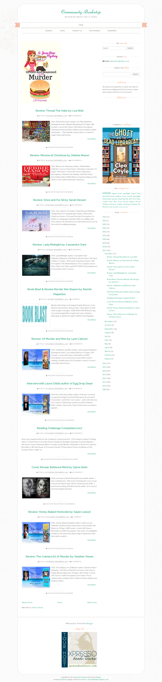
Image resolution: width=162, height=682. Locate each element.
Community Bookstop (81, 12)
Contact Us (77, 31)
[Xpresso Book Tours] (79, 667)
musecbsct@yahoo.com (119, 61)
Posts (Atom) (37, 607)
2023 (104, 228)
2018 (104, 246)
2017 (104, 250)
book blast (107, 199)
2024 (104, 224)
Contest (105, 201)
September (109, 329)
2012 (104, 378)
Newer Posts (27, 602)
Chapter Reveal (134, 201)
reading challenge (70, 459)
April (107, 347)
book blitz (136, 199)
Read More (92, 139)
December (109, 253)
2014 (104, 371)
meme (114, 193)
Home (81, 25)
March (107, 351)
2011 (104, 382)
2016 (104, 363)
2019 (104, 243)
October (108, 325)
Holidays (106, 204)
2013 (104, 374)
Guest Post (135, 193)
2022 (104, 231)
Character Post (123, 207)
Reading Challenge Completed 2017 (59, 428)
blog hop (122, 199)
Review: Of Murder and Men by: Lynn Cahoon (59, 338)
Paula (43, 116)
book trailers (115, 196)
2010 (104, 386)
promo (114, 199)
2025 (104, 220)
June (106, 340)
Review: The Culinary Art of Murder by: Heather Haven (59, 556)
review (70, 147)
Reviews (48, 31)
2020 (104, 239)
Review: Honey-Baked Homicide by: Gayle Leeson (59, 511)
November (109, 321)
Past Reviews (94, 31)
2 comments (76, 561)
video (111, 201)
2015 (104, 367)
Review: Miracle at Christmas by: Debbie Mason (59, 155)
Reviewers (112, 31)
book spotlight (124, 193)
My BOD (129, 199)
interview (70, 420)
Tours (62, 31)
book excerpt (113, 207)
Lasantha (83, 679)
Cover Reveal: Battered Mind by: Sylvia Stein (59, 467)
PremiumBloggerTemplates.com (98, 679)
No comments (76, 116)
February (108, 355)
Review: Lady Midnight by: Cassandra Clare (59, 244)
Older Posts (92, 602)
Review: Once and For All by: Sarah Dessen (59, 199)
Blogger (90, 623)
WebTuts (64, 679)
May (106, 344)
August (107, 332)
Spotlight (136, 196)
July (106, 336)
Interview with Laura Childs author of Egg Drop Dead (59, 383)
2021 (104, 235)
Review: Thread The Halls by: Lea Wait (60, 110)
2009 (104, 389)
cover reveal (70, 504)
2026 (104, 217)
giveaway (112, 204)
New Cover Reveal (121, 201)
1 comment (76, 299)
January (108, 358)
